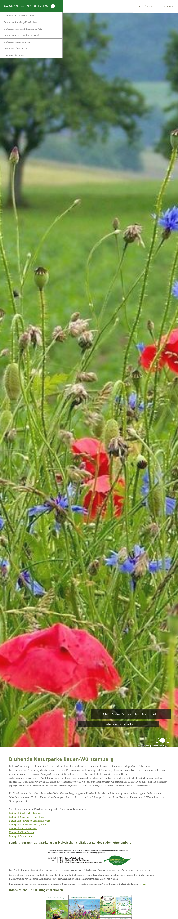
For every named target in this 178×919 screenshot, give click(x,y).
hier (144, 883)
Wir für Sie (145, 6)
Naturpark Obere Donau (15, 48)
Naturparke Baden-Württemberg (26, 5)
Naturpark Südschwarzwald (17, 41)
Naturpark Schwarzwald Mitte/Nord (21, 35)
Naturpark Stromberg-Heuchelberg (20, 22)
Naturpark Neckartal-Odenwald (19, 15)
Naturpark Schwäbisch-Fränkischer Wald (23, 28)
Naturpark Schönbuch (14, 54)
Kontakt (167, 6)
